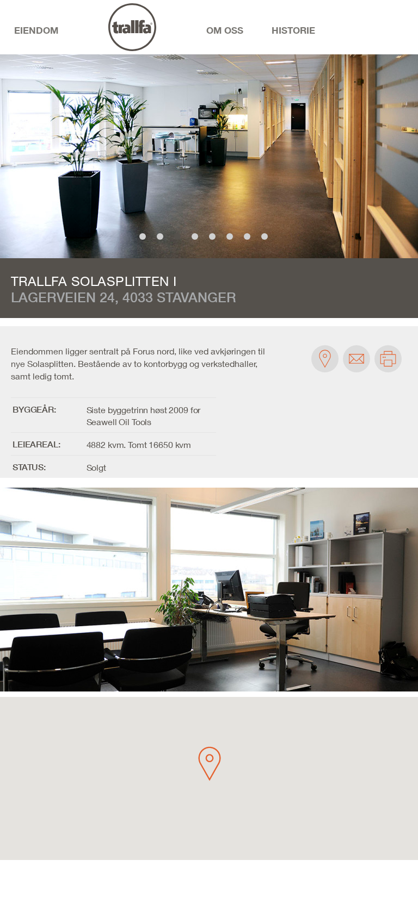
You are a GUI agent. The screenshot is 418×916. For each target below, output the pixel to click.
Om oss (224, 30)
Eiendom (36, 30)
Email (356, 358)
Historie (293, 30)
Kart (325, 358)
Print (388, 358)
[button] (209, 763)
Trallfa (146, 53)
